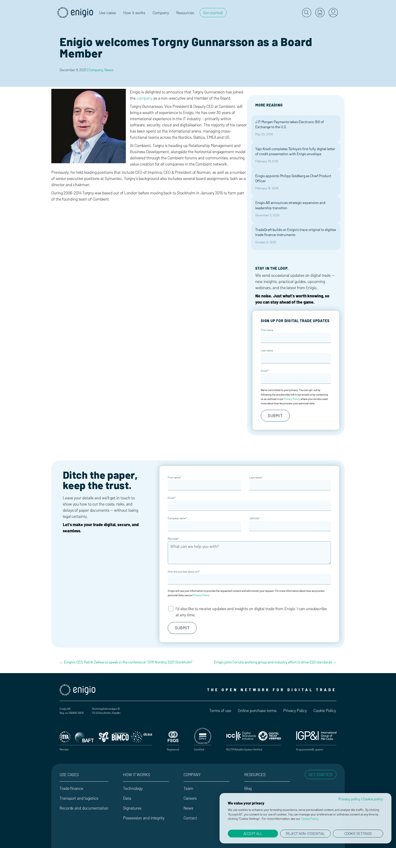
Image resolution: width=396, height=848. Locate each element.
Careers (190, 798)
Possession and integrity (144, 817)
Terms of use (220, 710)
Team (188, 788)
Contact (190, 817)
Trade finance (71, 788)
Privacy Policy (292, 398)
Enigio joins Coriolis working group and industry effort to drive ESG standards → (275, 662)
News (108, 70)
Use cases (69, 774)
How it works (136, 774)
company (144, 98)
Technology (133, 788)
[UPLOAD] (319, 12)
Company (95, 70)
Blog (248, 788)
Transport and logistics (79, 798)
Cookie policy (373, 799)
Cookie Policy (325, 710)
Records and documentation (84, 807)
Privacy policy (349, 799)
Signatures (132, 807)
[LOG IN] (333, 12)
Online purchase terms (257, 710)
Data (127, 798)
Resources (255, 774)
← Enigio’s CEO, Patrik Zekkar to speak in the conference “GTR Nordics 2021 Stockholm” (126, 662)
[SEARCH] (306, 12)
